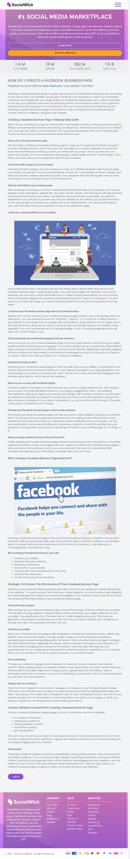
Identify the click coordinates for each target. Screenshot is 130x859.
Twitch (92, 815)
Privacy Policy (75, 825)
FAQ (69, 815)
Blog (49, 815)
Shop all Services (65, 52)
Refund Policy (75, 828)
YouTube (93, 808)
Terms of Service (72, 820)
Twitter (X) (94, 822)
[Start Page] (20, 4)
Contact (72, 804)
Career (51, 811)
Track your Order (73, 810)
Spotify (92, 818)
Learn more (65, 45)
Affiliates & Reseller (53, 820)
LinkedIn (92, 832)
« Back (16, 776)
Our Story (52, 804)
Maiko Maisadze (52, 86)
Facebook (93, 811)
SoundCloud (95, 825)
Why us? (51, 808)
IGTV (90, 829)
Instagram (94, 804)
